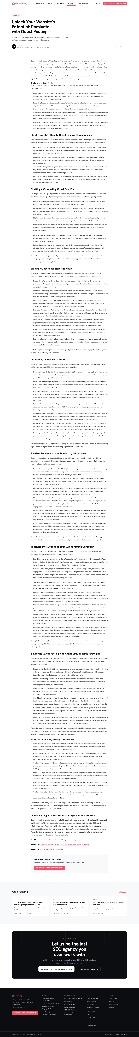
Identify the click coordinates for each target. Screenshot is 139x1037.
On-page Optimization (49, 1009)
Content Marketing (48, 1006)
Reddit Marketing (69, 1007)
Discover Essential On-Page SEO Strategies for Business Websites (64, 844)
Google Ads (68, 1001)
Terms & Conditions (121, 1034)
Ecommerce (90, 1020)
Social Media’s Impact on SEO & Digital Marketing (58, 840)
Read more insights (88, 969)
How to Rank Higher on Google (51, 849)
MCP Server (90, 1004)
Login (98, 3)
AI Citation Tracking (93, 1007)
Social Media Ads (69, 1004)
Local (88, 1023)
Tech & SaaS (91, 1017)
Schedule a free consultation (115, 3)
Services (39, 4)
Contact (111, 1007)
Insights (70, 3)
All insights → (123, 892)
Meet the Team (114, 1004)
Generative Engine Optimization (48, 999)
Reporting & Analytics (49, 1015)
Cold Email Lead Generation (73, 998)
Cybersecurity (91, 1026)
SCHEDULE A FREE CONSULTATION (25, 1013)
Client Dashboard (92, 998)
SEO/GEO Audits (69, 1010)
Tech (49, 4)
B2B (88, 1014)
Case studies (60, 3)
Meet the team (83, 3)
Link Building (46, 1012)
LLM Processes (91, 1001)
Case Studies (113, 998)
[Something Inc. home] (20, 3)
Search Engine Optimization (50, 1003)
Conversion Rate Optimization (69, 1014)
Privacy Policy (108, 1034)
